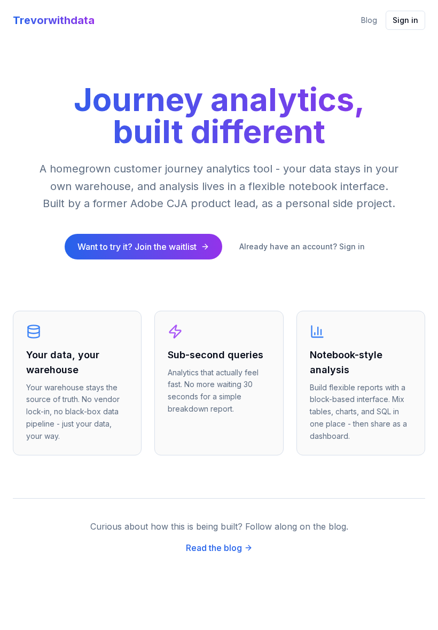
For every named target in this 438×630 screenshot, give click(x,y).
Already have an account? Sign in (302, 246)
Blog (369, 20)
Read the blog (214, 547)
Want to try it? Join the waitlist (137, 246)
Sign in (405, 20)
